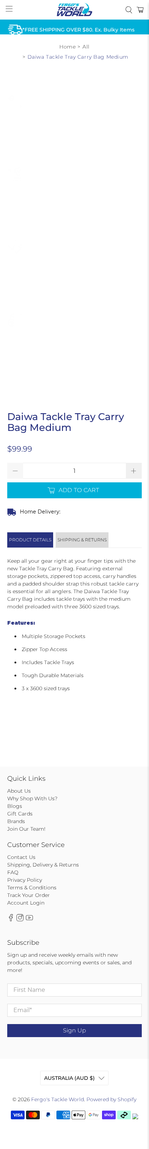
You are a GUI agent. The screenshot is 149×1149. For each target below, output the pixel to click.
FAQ (12, 872)
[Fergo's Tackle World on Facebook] (10, 919)
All (86, 46)
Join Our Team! (26, 829)
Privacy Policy (24, 880)
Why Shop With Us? (32, 798)
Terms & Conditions (31, 887)
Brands (16, 821)
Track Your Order (28, 895)
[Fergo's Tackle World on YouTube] (29, 919)
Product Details (30, 539)
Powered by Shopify (111, 1099)
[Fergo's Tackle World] (74, 10)
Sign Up (74, 1030)
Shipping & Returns (82, 539)
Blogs (14, 806)
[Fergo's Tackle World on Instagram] (20, 919)
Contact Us (21, 857)
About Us (19, 791)
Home (67, 46)
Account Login (25, 903)
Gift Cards (20, 813)
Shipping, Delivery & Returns (43, 864)
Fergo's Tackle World (57, 1099)
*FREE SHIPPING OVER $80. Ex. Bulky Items (78, 30)
